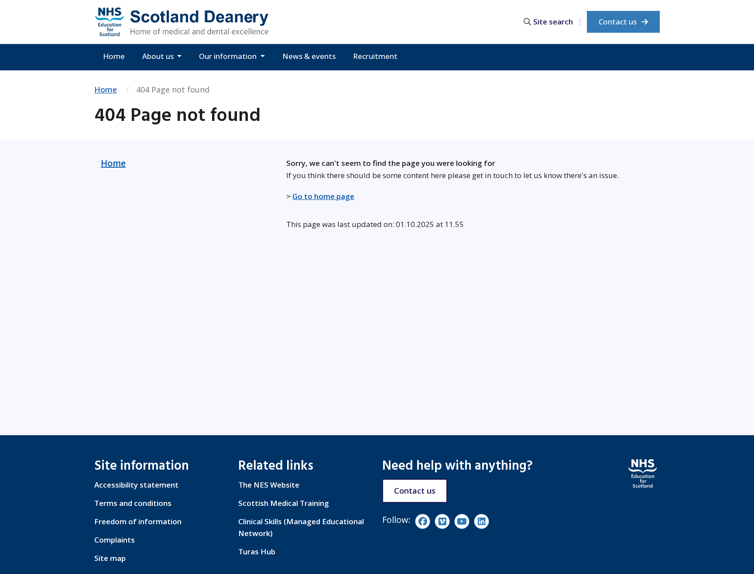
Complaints (114, 540)
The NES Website (268, 485)
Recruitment (375, 56)
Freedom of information (138, 521)
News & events (309, 56)
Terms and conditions (132, 503)
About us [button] (158, 56)
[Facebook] (422, 521)
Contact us (618, 22)
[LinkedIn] (481, 521)
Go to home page (323, 196)
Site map (110, 558)
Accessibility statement (136, 485)
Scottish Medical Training (283, 503)
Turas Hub (256, 552)
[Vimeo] (442, 521)
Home (114, 56)
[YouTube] (462, 521)
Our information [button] (228, 56)
